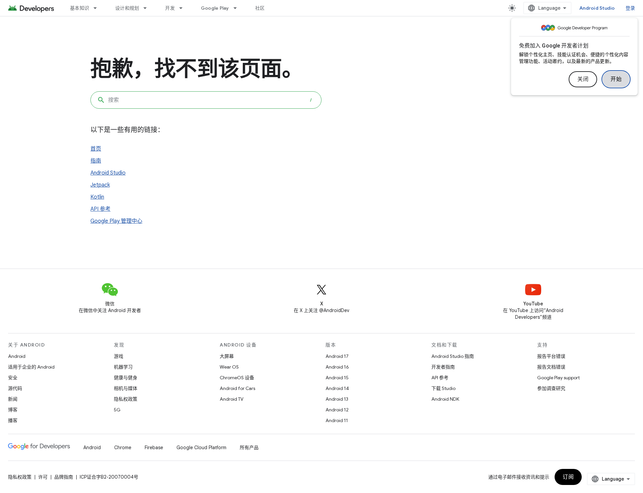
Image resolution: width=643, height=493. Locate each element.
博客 (12, 410)
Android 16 (337, 367)
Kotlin (97, 197)
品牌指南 (63, 477)
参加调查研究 (551, 388)
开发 (170, 8)
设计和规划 (127, 8)
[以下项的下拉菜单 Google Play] (238, 8)
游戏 (118, 356)
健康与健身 (125, 378)
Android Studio (597, 8)
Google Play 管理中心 (116, 221)
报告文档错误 (551, 367)
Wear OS (229, 367)
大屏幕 (227, 356)
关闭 (582, 79)
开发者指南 (443, 367)
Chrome (122, 448)
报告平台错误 (551, 356)
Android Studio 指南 (452, 356)
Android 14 (337, 388)
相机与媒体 (125, 388)
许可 (43, 477)
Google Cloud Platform (201, 448)
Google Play (215, 8)
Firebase (154, 448)
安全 (12, 378)
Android (16, 356)
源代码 (15, 388)
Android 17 (337, 356)
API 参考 (100, 209)
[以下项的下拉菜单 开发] (184, 8)
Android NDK (445, 399)
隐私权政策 (125, 399)
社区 (260, 8)
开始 (616, 79)
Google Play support (558, 378)
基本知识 (79, 8)
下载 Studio (443, 388)
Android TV (231, 399)
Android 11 (337, 420)
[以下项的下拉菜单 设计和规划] (148, 8)
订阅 (568, 477)
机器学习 (123, 367)
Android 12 (337, 410)
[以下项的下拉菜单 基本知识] (98, 8)
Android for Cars (237, 388)
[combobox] (206, 100)
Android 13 (337, 399)
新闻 (12, 399)
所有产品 (249, 448)
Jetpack (100, 185)
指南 (95, 161)
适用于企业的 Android (31, 367)
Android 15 (337, 378)
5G (117, 410)
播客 (12, 420)
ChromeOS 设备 (237, 378)
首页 (95, 148)
